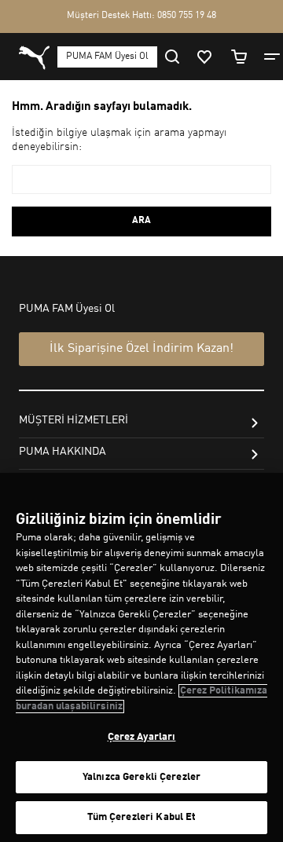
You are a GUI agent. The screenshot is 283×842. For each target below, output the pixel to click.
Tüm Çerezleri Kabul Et (142, 817)
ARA (141, 220)
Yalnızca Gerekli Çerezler (141, 777)
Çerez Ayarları (142, 737)
